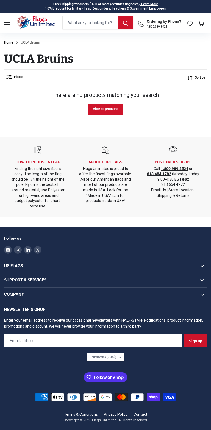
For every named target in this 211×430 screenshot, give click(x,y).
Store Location (181, 190)
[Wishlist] (190, 23)
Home (8, 42)
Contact (140, 414)
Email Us (158, 190)
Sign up (195, 341)
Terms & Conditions (81, 414)
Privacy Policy (115, 414)
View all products (105, 109)
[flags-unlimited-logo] (36, 23)
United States (103, 357)
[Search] (125, 22)
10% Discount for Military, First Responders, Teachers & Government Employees (105, 8)
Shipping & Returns (173, 195)
